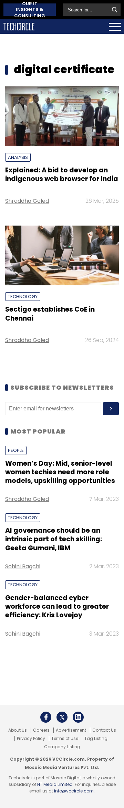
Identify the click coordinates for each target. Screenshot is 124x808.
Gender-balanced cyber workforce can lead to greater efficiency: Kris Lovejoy (57, 606)
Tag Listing (95, 738)
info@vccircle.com (74, 791)
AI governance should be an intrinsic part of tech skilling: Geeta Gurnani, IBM (53, 539)
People (16, 450)
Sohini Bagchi (22, 566)
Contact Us (104, 730)
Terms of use (64, 738)
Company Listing (62, 747)
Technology (23, 296)
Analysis (18, 157)
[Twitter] (62, 717)
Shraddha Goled (27, 201)
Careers (41, 730)
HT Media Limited (55, 784)
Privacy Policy (31, 738)
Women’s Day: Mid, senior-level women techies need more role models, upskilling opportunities (60, 472)
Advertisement (71, 730)
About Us (17, 730)
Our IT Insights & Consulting (29, 9)
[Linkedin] (78, 717)
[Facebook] (45, 717)
